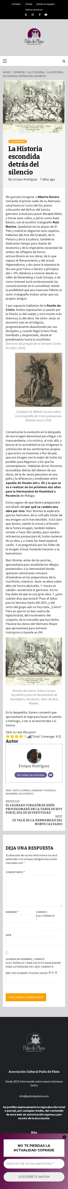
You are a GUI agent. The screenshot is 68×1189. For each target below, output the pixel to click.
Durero (26, 790)
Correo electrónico (45, 915)
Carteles (16, 3)
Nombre (12, 912)
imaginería (12, 793)
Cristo (16, 790)
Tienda (28, 3)
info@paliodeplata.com (34, 1096)
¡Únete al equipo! (45, 3)
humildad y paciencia (44, 790)
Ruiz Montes (26, 793)
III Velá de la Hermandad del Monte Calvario (37, 820)
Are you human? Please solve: (27, 973)
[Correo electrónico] (50, 775)
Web (8, 935)
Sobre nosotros (34, 9)
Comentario (15, 872)
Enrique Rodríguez (25, 179)
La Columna (18, 141)
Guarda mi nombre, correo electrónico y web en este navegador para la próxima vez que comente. (33, 962)
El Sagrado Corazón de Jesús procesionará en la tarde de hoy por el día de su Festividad (34, 807)
